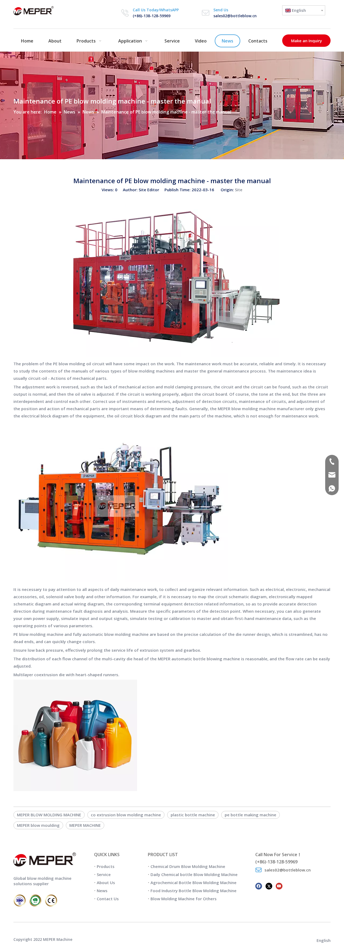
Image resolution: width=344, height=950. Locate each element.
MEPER (224, 408)
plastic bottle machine (193, 814)
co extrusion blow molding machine (126, 814)
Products (105, 866)
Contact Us (108, 898)
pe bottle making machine (250, 814)
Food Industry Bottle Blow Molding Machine (193, 890)
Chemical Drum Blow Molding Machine (187, 866)
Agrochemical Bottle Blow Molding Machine (193, 882)
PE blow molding (69, 363)
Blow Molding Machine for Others (183, 898)
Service (104, 874)
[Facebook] (258, 885)
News (102, 890)
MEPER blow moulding (38, 825)
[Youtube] (279, 885)
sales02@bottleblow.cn (235, 15)
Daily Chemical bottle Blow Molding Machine (194, 874)
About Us (106, 882)
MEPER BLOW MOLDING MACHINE (49, 814)
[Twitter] (269, 885)
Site (238, 189)
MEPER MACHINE (85, 825)
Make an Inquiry (306, 40)
